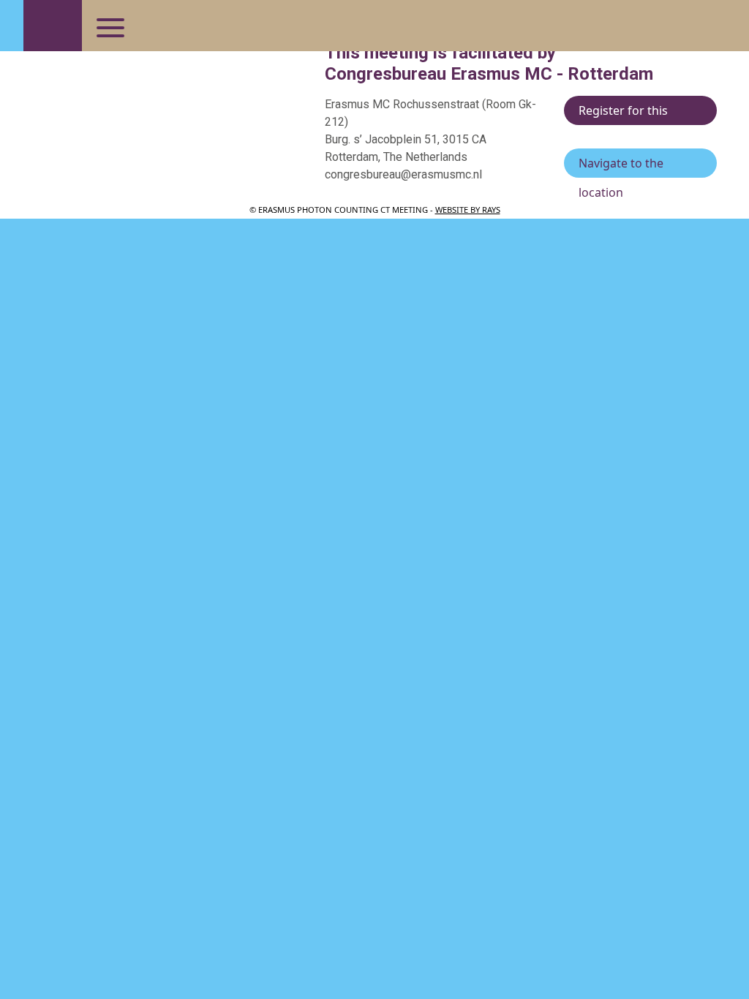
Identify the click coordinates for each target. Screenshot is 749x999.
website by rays (467, 209)
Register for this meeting (623, 113)
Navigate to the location (621, 166)
